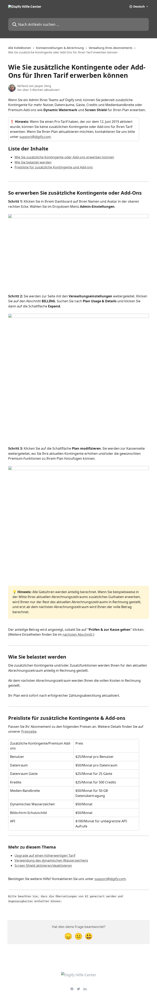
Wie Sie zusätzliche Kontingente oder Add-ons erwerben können (64, 157)
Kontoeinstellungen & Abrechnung (60, 48)
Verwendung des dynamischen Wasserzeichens (51, 860)
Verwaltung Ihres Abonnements (110, 48)
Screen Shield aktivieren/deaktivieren (43, 865)
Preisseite (28, 731)
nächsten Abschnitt (77, 634)
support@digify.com (35, 136)
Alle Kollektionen (19, 48)
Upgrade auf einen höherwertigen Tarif (45, 855)
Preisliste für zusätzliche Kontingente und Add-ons (54, 167)
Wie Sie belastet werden (33, 162)
